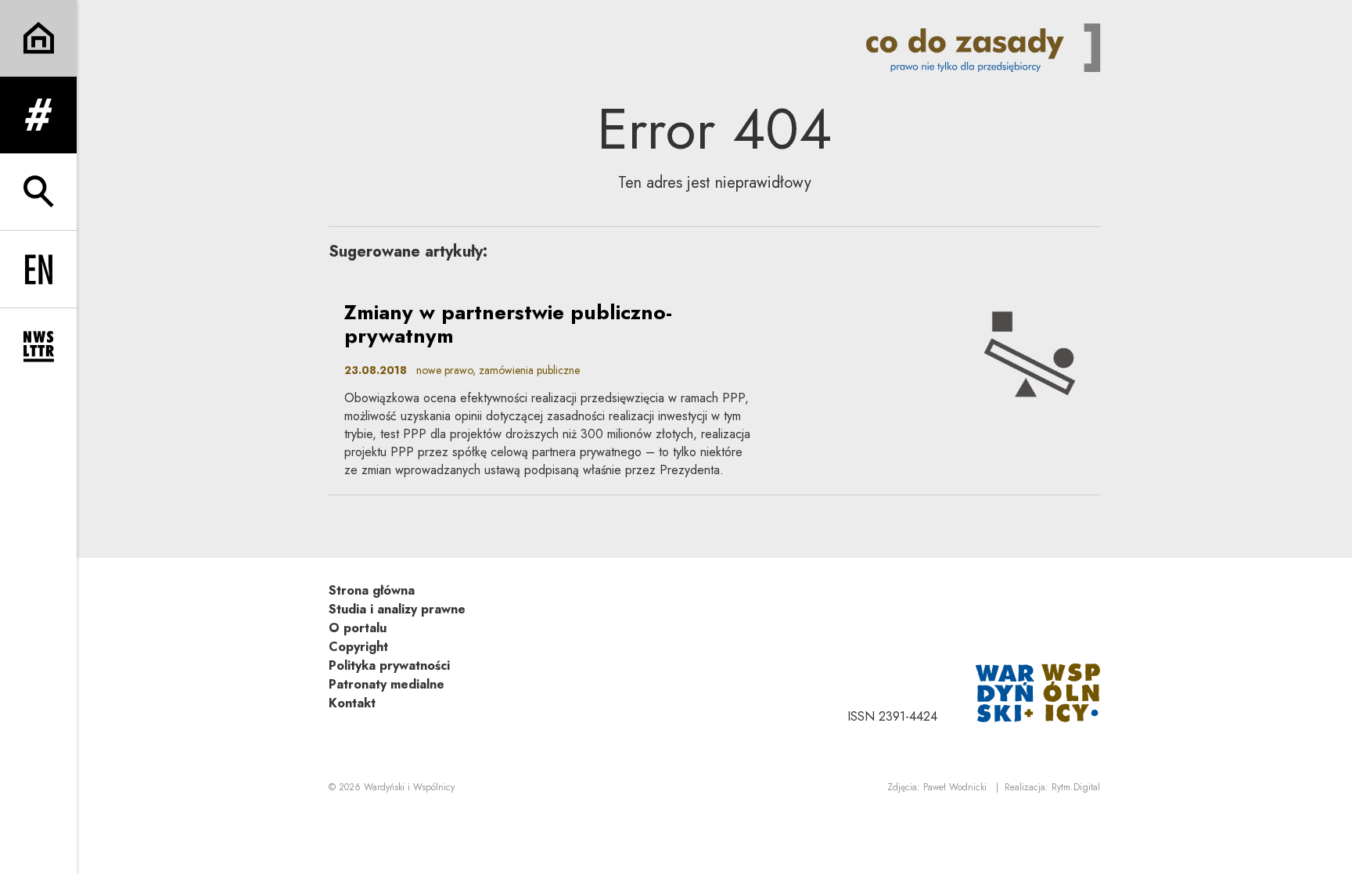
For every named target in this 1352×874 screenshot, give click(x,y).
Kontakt (352, 703)
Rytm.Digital (1076, 787)
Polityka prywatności (389, 665)
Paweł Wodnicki (955, 787)
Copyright (358, 647)
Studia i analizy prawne (397, 609)
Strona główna (372, 590)
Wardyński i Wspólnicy (409, 787)
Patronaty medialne (386, 684)
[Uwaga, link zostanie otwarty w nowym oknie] (1038, 691)
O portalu (358, 628)
